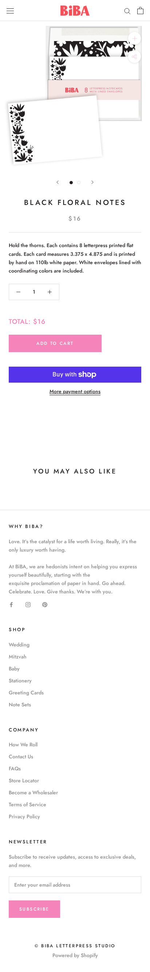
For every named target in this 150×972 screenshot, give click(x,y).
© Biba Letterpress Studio (75, 946)
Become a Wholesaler (33, 792)
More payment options (75, 391)
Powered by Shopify (75, 955)
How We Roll (23, 744)
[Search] (127, 10)
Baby (14, 668)
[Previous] (57, 182)
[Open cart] (140, 10)
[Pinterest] (44, 604)
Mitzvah (18, 656)
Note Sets (20, 704)
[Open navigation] (10, 10)
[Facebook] (11, 604)
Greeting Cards (26, 692)
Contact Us (21, 756)
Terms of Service (27, 804)
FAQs (15, 768)
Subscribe (34, 909)
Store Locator (24, 780)
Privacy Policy (24, 816)
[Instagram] (28, 604)
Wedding (19, 644)
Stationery (20, 680)
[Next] (92, 182)
